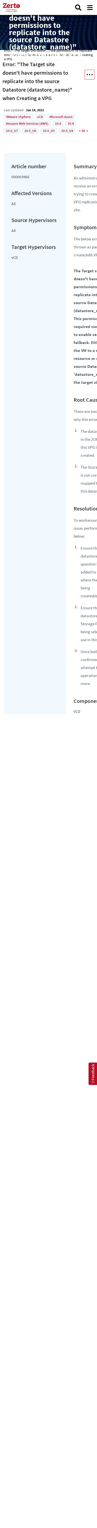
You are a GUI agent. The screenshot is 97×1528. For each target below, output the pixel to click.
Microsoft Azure (61, 116)
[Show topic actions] (90, 75)
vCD (40, 116)
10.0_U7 (12, 130)
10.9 (58, 123)
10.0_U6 (30, 130)
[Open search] (78, 7)
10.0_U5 (49, 130)
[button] (93, 1074)
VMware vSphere (18, 116)
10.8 (71, 123)
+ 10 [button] (82, 130)
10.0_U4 (67, 130)
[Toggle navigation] (90, 7)
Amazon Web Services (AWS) (27, 123)
